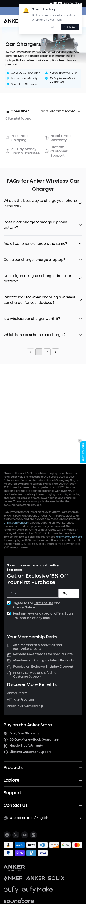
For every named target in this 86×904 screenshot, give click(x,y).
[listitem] (7, 834)
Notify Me (70, 27)
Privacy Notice (23, 607)
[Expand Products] (80, 767)
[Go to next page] (55, 351)
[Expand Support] (80, 793)
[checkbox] (9, 603)
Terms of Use (43, 603)
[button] (43, 203)
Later (53, 27)
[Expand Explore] (80, 780)
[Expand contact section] (80, 805)
